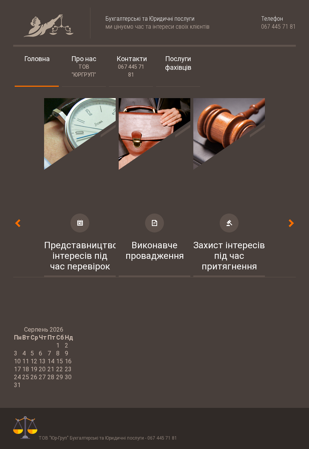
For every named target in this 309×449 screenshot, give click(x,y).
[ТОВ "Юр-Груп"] (44, 26)
